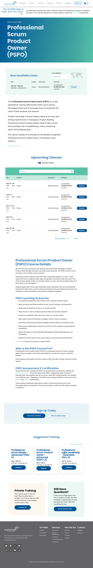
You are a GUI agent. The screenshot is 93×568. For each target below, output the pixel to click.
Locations (80, 530)
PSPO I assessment (22, 373)
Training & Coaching (57, 539)
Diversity (67, 538)
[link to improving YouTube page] (15, 550)
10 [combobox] (67, 238)
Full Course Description (14, 145)
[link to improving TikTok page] (19, 550)
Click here (19, 341)
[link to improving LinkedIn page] (10, 546)
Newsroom (52, 562)
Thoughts (67, 535)
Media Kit (79, 533)
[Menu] (14, 177)
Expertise (42, 530)
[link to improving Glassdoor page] (10, 550)
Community (55, 542)
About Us (67, 530)
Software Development (55, 533)
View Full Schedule (76, 444)
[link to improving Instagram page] (6, 550)
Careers (67, 533)
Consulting (55, 537)
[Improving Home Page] (10, 3)
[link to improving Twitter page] (15, 546)
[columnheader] (10, 177)
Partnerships (43, 533)
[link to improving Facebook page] (19, 546)
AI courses (75, 13)
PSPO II (18, 379)
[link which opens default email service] (6, 546)
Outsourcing (55, 530)
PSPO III (27, 379)
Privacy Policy (60, 562)
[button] (23, 3)
